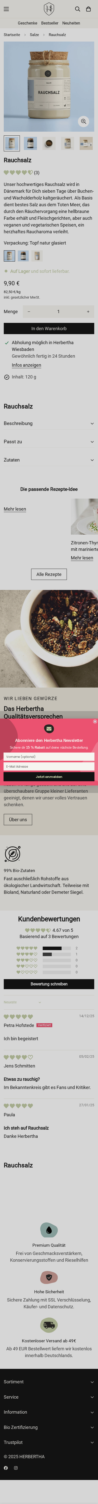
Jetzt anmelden (49, 776)
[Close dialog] (95, 721)
